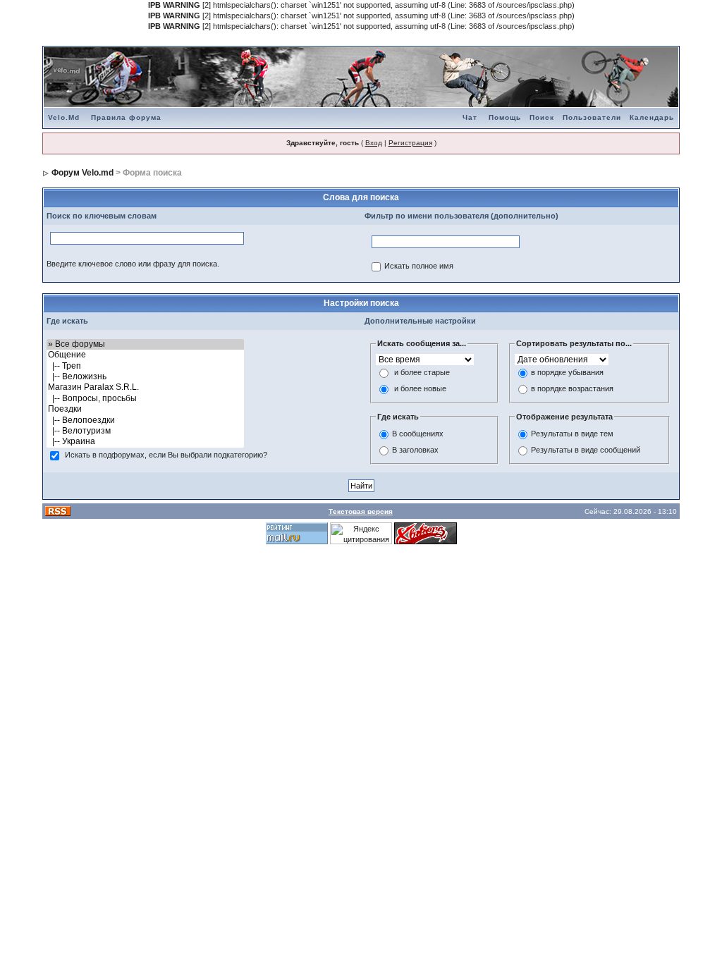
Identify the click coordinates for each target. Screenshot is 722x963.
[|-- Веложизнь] (145, 377)
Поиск (542, 117)
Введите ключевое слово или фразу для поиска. (133, 263)
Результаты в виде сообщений (585, 450)
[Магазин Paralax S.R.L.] (145, 387)
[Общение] (145, 355)
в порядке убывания (567, 372)
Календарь (652, 117)
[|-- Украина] (145, 441)
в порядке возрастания (572, 388)
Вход (373, 143)
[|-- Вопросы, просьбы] (145, 398)
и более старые (422, 372)
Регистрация (410, 143)
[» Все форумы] (145, 344)
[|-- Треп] (145, 366)
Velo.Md (64, 117)
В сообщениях (417, 434)
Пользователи (592, 117)
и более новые (420, 388)
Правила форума (126, 117)
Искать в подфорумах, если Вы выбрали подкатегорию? (166, 454)
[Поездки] (145, 409)
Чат (470, 117)
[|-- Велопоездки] (145, 420)
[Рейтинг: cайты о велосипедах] (425, 533)
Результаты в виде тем (572, 434)
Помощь (505, 117)
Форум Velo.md (82, 173)
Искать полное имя (418, 266)
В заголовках (415, 450)
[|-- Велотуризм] (145, 431)
